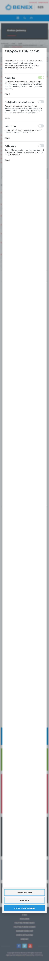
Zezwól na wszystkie (24, 908)
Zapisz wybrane (24, 892)
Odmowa (24, 900)
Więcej (7, 94)
